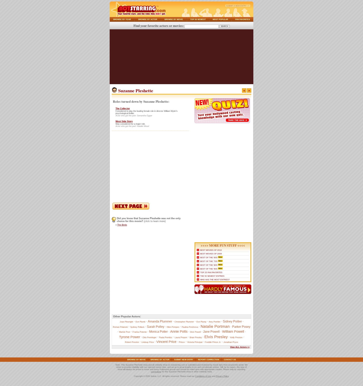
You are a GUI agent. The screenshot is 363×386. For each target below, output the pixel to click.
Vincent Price (166, 342)
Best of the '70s (208, 261)
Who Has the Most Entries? (215, 280)
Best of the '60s (208, 257)
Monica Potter (158, 331)
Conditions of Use (203, 376)
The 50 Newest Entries (212, 276)
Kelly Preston (236, 337)
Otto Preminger (150, 337)
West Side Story (124, 121)
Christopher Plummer (184, 322)
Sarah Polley (155, 326)
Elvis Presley (216, 337)
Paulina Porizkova (190, 327)
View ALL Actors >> (240, 347)
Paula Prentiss (165, 337)
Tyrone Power (129, 337)
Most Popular (220, 19)
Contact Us (230, 360)
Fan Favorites (242, 19)
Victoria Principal (194, 342)
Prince (182, 342)
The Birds (122, 225)
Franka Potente (140, 332)
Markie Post (124, 332)
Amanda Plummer (160, 321)
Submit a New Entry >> (238, 6)
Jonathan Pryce (230, 342)
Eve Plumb (140, 322)
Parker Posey (241, 326)
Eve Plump (201, 322)
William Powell (233, 331)
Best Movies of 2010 (211, 250)
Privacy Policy (222, 376)
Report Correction (208, 360)
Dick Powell (195, 332)
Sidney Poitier (232, 321)
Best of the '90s (208, 269)
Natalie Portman (215, 326)
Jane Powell (211, 331)
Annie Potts (179, 331)
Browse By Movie (173, 19)
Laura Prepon (181, 337)
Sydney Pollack (137, 327)
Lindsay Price (147, 342)
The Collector (123, 108)
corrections (156, 371)
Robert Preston (132, 342)
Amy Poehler (214, 322)
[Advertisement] (181, 57)
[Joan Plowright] (131, 209)
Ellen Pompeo (173, 327)
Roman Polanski (120, 327)
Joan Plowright (126, 322)
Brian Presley (196, 337)
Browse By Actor (147, 19)
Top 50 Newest (198, 19)
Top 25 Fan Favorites (211, 272)
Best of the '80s (208, 265)
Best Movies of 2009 (211, 254)
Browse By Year (122, 19)
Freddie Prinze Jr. (213, 342)
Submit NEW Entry (183, 360)
